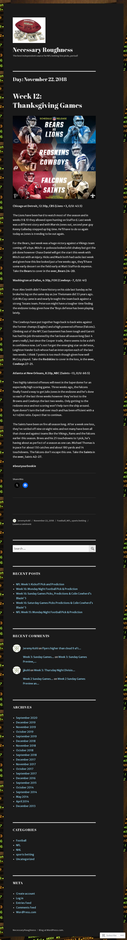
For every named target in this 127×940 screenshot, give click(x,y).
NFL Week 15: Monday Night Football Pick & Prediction (49, 612)
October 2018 (24, 750)
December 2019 (26, 722)
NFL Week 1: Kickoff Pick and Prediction (40, 584)
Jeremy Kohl (24, 520)
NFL (69, 520)
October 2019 (24, 731)
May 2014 (22, 796)
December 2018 (26, 741)
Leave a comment (22, 524)
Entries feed (23, 903)
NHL (18, 849)
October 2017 (24, 769)
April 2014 (22, 801)
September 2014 (26, 792)
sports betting (79, 520)
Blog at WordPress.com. (51, 930)
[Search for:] (51, 548)
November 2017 (26, 764)
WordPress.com (26, 912)
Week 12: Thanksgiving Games (47, 100)
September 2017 (26, 773)
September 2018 (26, 755)
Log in (19, 898)
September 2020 (26, 717)
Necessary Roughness (43, 49)
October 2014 (25, 787)
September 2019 (26, 736)
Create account (25, 893)
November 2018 (26, 745)
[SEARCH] (92, 548)
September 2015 (26, 782)
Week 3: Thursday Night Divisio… (54, 670)
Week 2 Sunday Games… (38, 678)
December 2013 (26, 806)
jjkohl (26, 670)
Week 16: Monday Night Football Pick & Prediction (47, 589)
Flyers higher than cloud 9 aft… (61, 648)
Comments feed (26, 907)
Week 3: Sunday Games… (38, 657)
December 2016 (26, 778)
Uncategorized (25, 859)
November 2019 (26, 727)
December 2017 (26, 759)
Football (61, 520)
